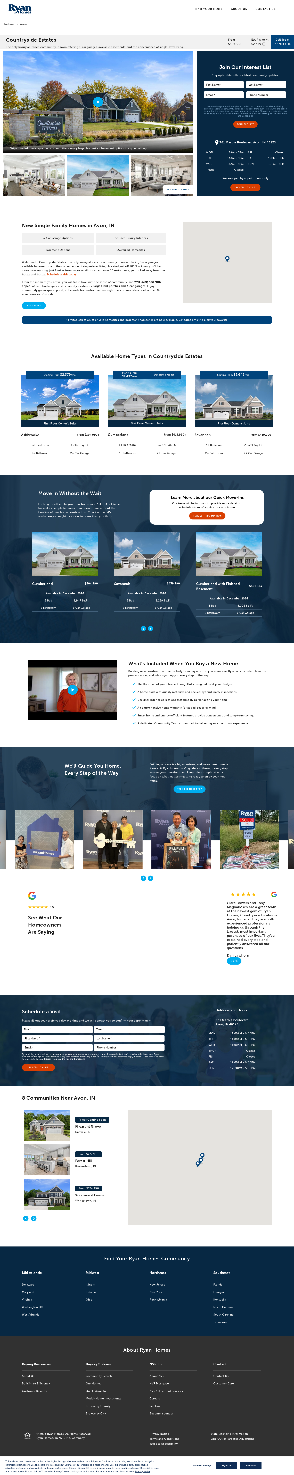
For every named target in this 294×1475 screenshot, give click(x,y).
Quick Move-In (96, 1391)
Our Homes (93, 1383)
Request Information (207, 516)
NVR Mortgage (159, 1383)
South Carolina (223, 1314)
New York (156, 1292)
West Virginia (30, 1314)
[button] (197, 1164)
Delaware (28, 1284)
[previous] (143, 879)
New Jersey (157, 1284)
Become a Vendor (162, 1413)
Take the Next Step (189, 789)
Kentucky (219, 1299)
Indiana (9, 24)
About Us (239, 9)
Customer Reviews (34, 1391)
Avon (23, 24)
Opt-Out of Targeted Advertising (233, 1438)
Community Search (99, 1376)
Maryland (28, 1292)
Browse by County (98, 1406)
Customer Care (223, 1383)
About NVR (157, 1376)
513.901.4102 (282, 44)
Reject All (227, 1465)
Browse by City (96, 1413)
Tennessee (220, 1322)
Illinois (90, 1284)
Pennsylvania (158, 1299)
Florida (218, 1284)
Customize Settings (201, 1465)
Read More (34, 305)
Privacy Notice (269, 113)
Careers (155, 1398)
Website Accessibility (164, 1443)
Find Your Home (209, 9)
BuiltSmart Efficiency (36, 1383)
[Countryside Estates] (34, 175)
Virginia (27, 1299)
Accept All (251, 1465)
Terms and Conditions (74, 1059)
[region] (147, 1465)
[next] (150, 879)
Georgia (218, 1292)
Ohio (89, 1299)
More (234, 961)
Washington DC (32, 1307)
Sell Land (156, 1406)
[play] (73, 690)
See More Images (178, 189)
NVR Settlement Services (166, 1391)
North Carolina (223, 1307)
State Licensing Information (229, 1433)
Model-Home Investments (103, 1398)
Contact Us (266, 9)
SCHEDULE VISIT (245, 187)
